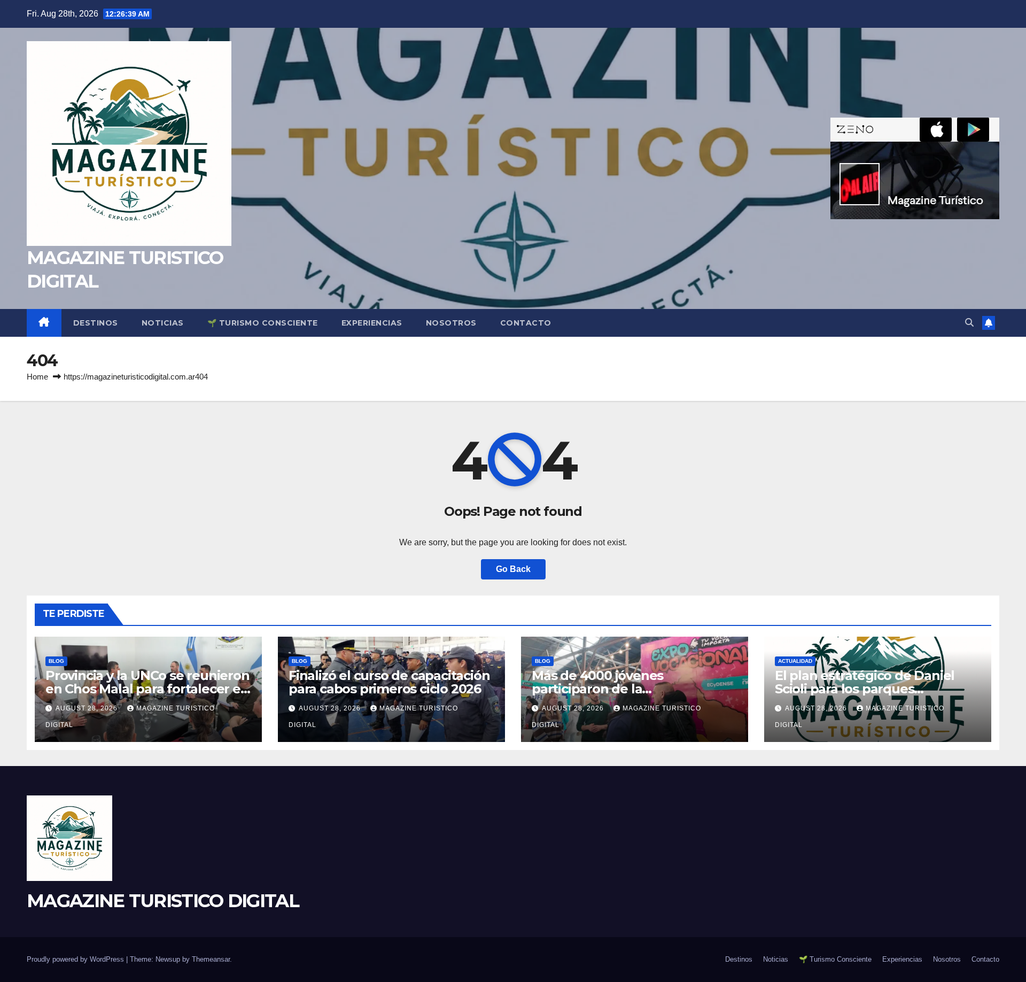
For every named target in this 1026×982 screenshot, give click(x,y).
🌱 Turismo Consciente (262, 323)
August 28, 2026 (88, 708)
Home (37, 376)
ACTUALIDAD (795, 661)
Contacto (525, 323)
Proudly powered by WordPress (76, 959)
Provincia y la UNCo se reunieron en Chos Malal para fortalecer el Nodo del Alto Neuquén (147, 689)
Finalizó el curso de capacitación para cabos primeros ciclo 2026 (389, 682)
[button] (969, 322)
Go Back (513, 569)
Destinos (95, 323)
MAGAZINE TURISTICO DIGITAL (163, 901)
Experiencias (371, 323)
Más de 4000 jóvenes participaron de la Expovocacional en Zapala (613, 689)
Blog (56, 661)
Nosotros (451, 323)
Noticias (163, 323)
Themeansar (211, 959)
